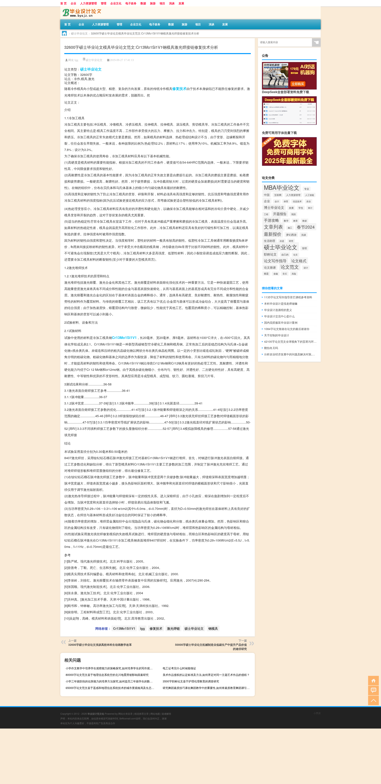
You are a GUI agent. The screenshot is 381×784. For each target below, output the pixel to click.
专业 (306, 188)
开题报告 (280, 213)
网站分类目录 (125, 713)
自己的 (285, 254)
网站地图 (155, 713)
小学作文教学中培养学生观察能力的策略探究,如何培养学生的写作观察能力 (111, 668)
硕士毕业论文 (79, 33)
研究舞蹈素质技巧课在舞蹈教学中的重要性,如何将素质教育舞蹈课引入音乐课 (208, 688)
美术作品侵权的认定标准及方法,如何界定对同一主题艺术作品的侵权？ (206, 675)
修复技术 (179, 88)
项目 (162, 3)
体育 (286, 201)
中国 (266, 195)
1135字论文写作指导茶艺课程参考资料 (288, 297)
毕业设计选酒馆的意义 (278, 310)
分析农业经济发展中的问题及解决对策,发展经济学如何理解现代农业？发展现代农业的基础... (290, 354)
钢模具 (213, 628)
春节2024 (306, 227)
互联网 (277, 194)
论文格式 (298, 260)
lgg (76, 60)
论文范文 (290, 266)
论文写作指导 (275, 260)
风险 (294, 273)
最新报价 (272, 234)
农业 (308, 201)
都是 (266, 273)
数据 (143, 3)
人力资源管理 (88, 3)
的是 (282, 240)
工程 (266, 214)
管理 (103, 3)
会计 (277, 201)
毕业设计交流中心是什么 (279, 316)
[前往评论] (372, 690)
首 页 (63, 3)
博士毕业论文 (274, 207)
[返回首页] (372, 680)
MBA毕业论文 (281, 187)
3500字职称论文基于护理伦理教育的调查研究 (191, 681)
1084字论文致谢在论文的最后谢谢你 (286, 329)
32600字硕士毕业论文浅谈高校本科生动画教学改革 (100, 645)
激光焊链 (173, 628)
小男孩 (317, 713)
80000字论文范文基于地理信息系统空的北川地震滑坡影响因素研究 (107, 675)
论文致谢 (270, 267)
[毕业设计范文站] (81, 8)
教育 (295, 220)
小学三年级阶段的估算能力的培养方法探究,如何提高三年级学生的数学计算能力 (111, 681)
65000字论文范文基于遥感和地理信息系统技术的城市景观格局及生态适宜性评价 (111, 688)
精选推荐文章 (141, 713)
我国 (293, 214)
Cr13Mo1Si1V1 (124, 337)
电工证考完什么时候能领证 (179, 668)
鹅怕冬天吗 (271, 348)
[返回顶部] (372, 700)
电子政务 (131, 3)
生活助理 (269, 241)
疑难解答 (166, 713)
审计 (310, 207)
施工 (290, 227)
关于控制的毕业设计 (276, 335)
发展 (181, 3)
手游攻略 (271, 220)
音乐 (285, 273)
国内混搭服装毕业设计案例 (280, 322)
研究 (291, 240)
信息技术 (297, 201)
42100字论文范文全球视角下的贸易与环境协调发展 (290, 341)
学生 (300, 207)
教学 (286, 220)
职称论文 (270, 254)
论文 (295, 254)
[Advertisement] (119, 756)
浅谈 (172, 3)
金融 (275, 273)
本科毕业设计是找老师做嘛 (280, 303)
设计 (306, 267)
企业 (73, 3)
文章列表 (273, 226)
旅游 (153, 3)
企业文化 (115, 3)
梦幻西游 (291, 235)
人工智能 (309, 194)
